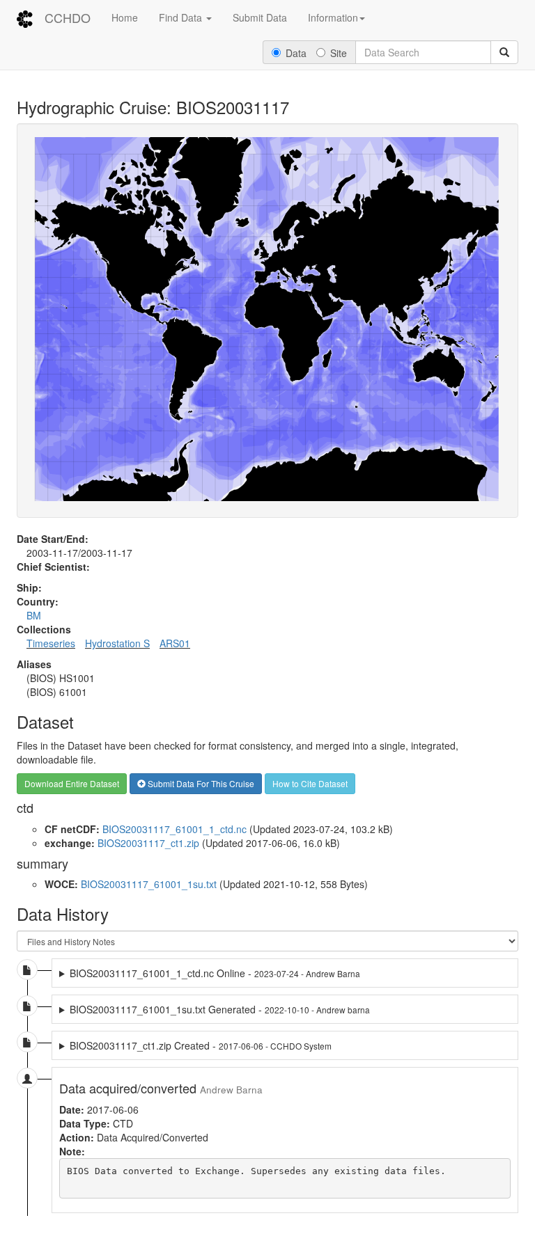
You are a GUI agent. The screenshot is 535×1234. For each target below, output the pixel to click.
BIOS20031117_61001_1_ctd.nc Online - (215, 973)
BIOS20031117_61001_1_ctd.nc (174, 829)
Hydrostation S (117, 643)
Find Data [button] (182, 17)
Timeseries (50, 643)
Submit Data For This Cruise (200, 783)
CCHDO (68, 17)
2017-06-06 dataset (195, 1045)
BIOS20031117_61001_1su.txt (149, 884)
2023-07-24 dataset (224, 973)
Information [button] (333, 17)
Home (124, 17)
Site (338, 53)
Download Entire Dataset (71, 783)
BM (33, 615)
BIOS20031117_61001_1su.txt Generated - (220, 1009)
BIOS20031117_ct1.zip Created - (201, 1045)
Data (296, 53)
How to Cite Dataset (310, 783)
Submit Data (260, 17)
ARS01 (175, 643)
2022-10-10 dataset (224, 1009)
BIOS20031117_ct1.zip (148, 843)
